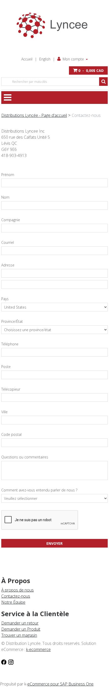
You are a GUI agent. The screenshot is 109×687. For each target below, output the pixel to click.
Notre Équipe (13, 602)
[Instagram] (10, 661)
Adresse (7, 265)
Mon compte (73, 59)
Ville (4, 411)
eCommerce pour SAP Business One (60, 684)
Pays (5, 298)
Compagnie (10, 219)
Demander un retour (20, 623)
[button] (88, 70)
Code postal (11, 434)
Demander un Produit (20, 629)
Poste (6, 366)
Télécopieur (10, 389)
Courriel (7, 242)
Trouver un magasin (19, 635)
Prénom (7, 174)
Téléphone (10, 344)
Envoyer (54, 543)
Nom (5, 197)
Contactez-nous (15, 596)
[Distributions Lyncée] (54, 25)
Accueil (26, 59)
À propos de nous (17, 590)
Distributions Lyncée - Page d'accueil (34, 115)
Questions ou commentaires (24, 457)
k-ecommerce (38, 649)
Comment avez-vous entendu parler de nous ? (39, 490)
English (44, 59)
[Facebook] (3, 661)
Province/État (12, 321)
